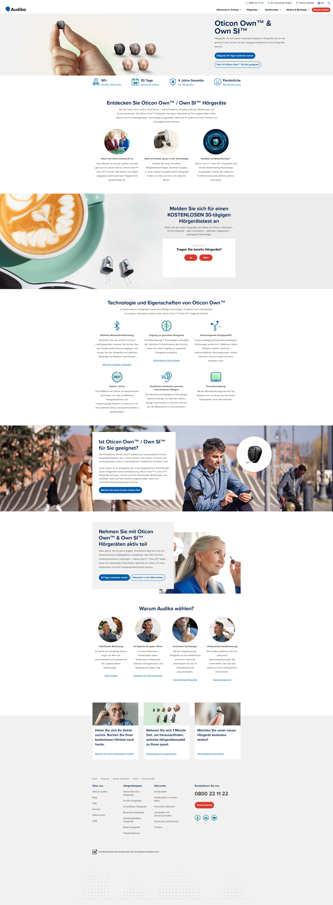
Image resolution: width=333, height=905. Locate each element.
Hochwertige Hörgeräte (185, 679)
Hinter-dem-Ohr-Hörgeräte (131, 793)
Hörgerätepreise (131, 833)
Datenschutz (98, 815)
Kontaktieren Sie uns (207, 786)
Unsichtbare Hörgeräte (134, 806)
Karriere (96, 809)
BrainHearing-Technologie (166, 360)
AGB (94, 820)
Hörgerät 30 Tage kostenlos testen (235, 55)
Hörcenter (160, 786)
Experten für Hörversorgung (148, 675)
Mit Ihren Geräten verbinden (117, 364)
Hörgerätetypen (132, 786)
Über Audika (111, 675)
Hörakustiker (160, 791)
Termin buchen (321, 9)
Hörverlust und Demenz (166, 821)
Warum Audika (99, 791)
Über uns (97, 786)
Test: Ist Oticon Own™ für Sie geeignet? (238, 64)
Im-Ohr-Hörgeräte (132, 800)
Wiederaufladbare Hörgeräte (132, 820)
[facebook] (197, 818)
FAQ (94, 803)
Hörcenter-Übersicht (164, 806)
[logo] (16, 9)
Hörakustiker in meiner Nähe (165, 799)
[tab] (229, 10)
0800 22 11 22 (211, 793)
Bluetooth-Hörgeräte (133, 812)
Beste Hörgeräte (131, 827)
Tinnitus (158, 827)
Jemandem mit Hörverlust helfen (163, 814)
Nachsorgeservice (222, 679)
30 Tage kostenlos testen (114, 577)
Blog (94, 797)
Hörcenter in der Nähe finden (147, 577)
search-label (329, 3)
